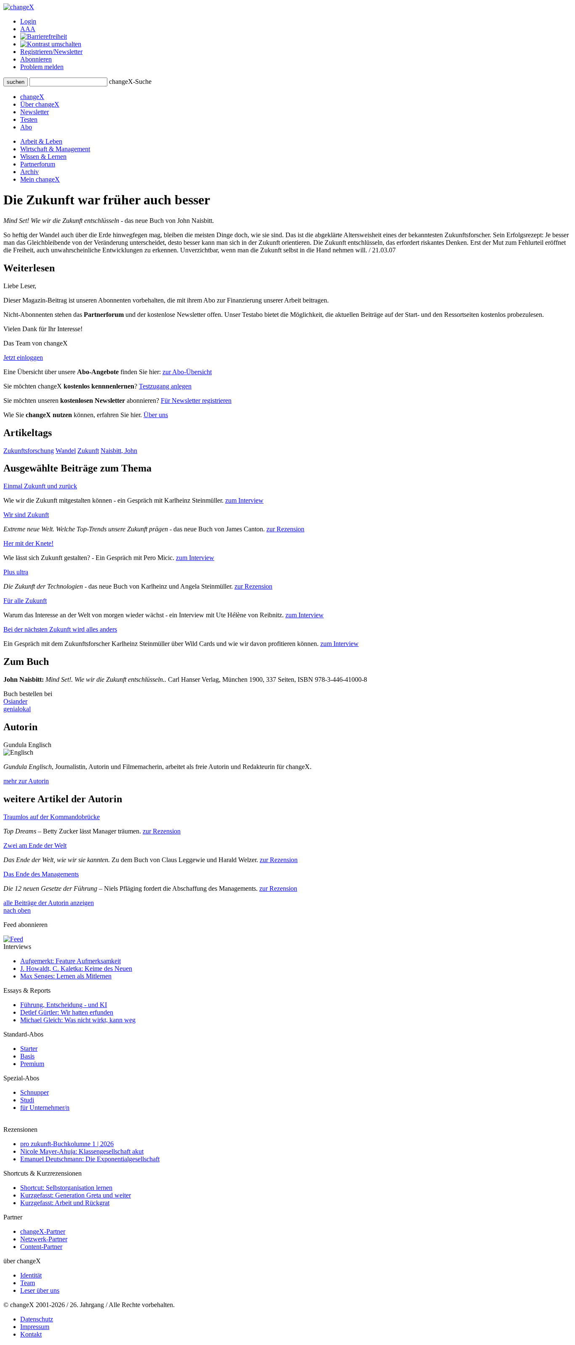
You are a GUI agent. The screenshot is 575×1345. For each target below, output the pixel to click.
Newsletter (34, 111)
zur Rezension (285, 529)
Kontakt (31, 1334)
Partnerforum (37, 164)
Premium (32, 1063)
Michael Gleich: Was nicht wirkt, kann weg (78, 1019)
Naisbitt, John (119, 450)
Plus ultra (15, 572)
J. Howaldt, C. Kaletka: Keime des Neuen (76, 968)
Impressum (34, 1326)
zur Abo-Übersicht (187, 371)
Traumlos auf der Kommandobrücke (51, 816)
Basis (27, 1056)
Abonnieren (36, 59)
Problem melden (42, 66)
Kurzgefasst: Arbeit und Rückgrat (64, 1202)
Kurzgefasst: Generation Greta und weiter (75, 1195)
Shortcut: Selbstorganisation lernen (66, 1187)
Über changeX (39, 104)
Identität (31, 1275)
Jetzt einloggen (23, 357)
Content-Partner (41, 1246)
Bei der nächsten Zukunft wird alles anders (60, 629)
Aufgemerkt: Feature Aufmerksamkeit (70, 961)
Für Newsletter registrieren (196, 400)
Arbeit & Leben (41, 141)
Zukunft (88, 450)
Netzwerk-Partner (43, 1239)
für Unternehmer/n (44, 1107)
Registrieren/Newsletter (51, 51)
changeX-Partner (42, 1231)
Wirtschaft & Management (55, 149)
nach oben (17, 910)
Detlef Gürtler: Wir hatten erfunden (66, 1012)
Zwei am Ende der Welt (35, 845)
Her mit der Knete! (28, 543)
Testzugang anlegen (165, 386)
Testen (28, 119)
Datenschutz (36, 1319)
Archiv (29, 171)
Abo (26, 127)
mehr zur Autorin (26, 781)
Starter (28, 1048)
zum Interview (244, 500)
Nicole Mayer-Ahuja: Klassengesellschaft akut (82, 1151)
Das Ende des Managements (41, 874)
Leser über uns (39, 1290)
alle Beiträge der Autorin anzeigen (48, 902)
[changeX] (18, 7)
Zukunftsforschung (28, 450)
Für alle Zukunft (25, 600)
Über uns (156, 414)
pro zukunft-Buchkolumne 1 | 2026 (67, 1143)
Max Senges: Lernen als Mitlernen (66, 976)
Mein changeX (40, 179)
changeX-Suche (130, 81)
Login (28, 21)
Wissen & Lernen (43, 156)
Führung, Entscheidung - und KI (63, 1004)
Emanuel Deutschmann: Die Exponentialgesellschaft (90, 1159)
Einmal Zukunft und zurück (40, 486)
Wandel (66, 450)
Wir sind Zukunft (26, 514)
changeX (32, 96)
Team (27, 1282)
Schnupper (34, 1092)
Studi (27, 1100)
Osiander (15, 701)
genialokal (17, 709)
